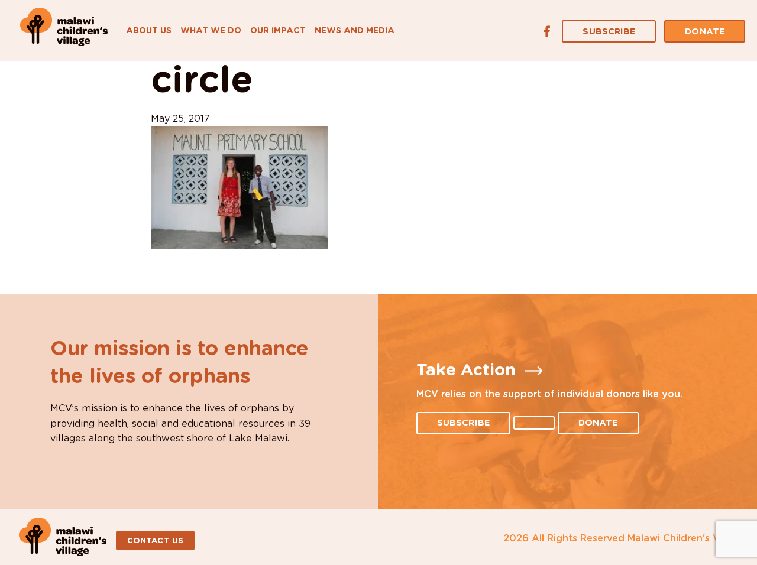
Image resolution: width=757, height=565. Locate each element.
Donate (704, 31)
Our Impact (278, 31)
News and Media (354, 31)
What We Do (210, 31)
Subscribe (609, 31)
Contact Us (155, 541)
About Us (149, 31)
